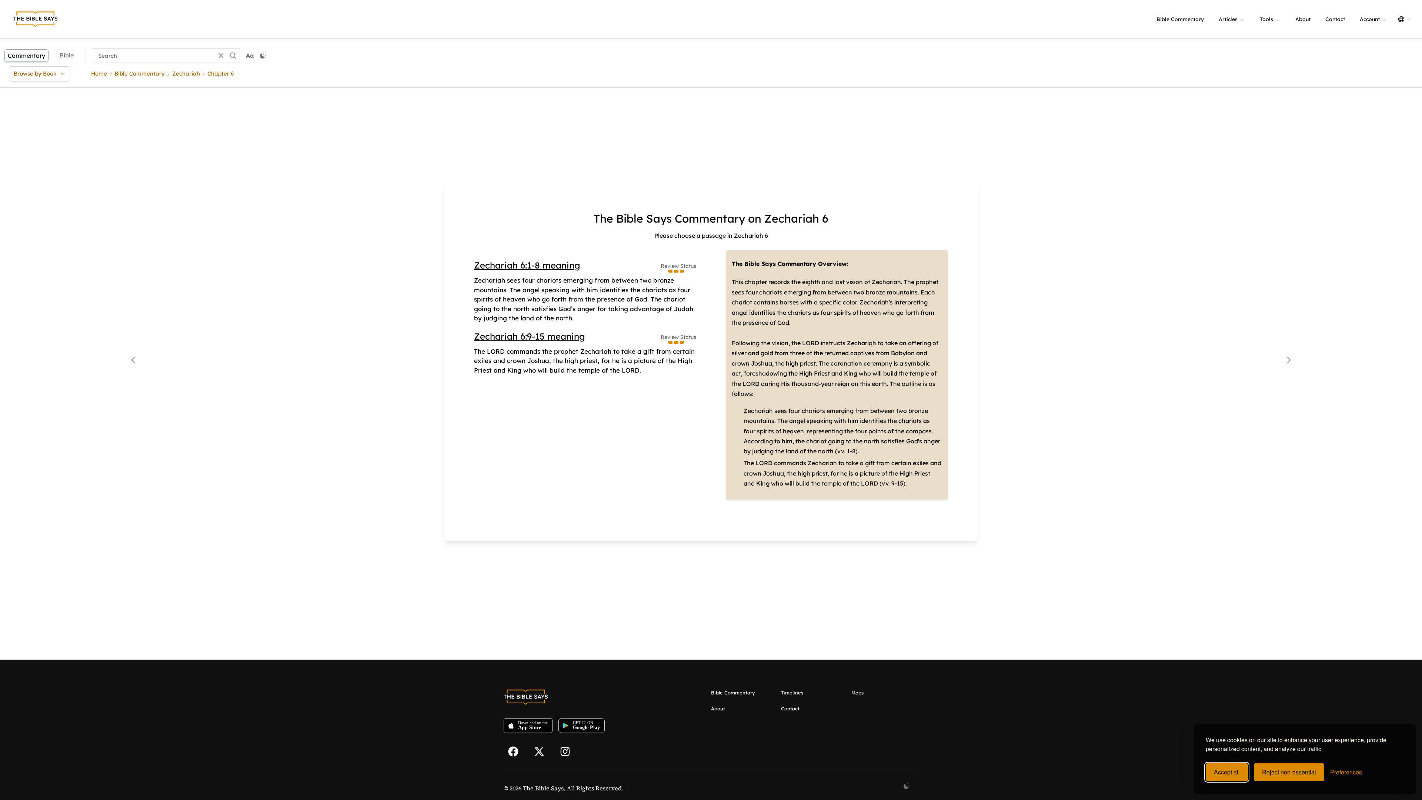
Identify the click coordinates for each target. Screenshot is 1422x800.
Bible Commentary (1180, 19)
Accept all (1227, 772)
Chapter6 (220, 73)
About (1303, 19)
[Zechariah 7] (1289, 360)
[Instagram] (568, 751)
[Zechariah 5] (133, 360)
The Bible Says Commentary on (677, 218)
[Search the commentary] (233, 55)
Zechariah (186, 73)
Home (99, 73)
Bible (67, 55)
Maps (857, 693)
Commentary (26, 55)
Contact (1335, 19)
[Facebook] (517, 751)
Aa (250, 55)
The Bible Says (543, 788)
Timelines (792, 693)
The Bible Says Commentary (774, 263)
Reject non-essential (1289, 772)
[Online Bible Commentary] (35, 19)
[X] (542, 751)
